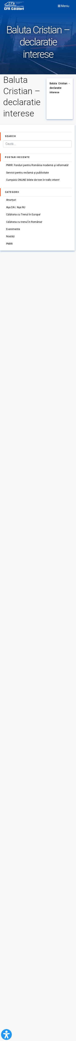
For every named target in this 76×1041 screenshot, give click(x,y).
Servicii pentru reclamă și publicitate (27, 172)
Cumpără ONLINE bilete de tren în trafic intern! (33, 179)
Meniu (64, 6)
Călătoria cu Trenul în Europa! (23, 214)
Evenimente (13, 229)
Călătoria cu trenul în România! (24, 221)
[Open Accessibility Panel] (6, 1034)
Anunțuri (11, 199)
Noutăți (10, 236)
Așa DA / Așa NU (15, 207)
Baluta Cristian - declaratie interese (60, 88)
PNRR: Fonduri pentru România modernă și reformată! (37, 165)
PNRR (9, 243)
